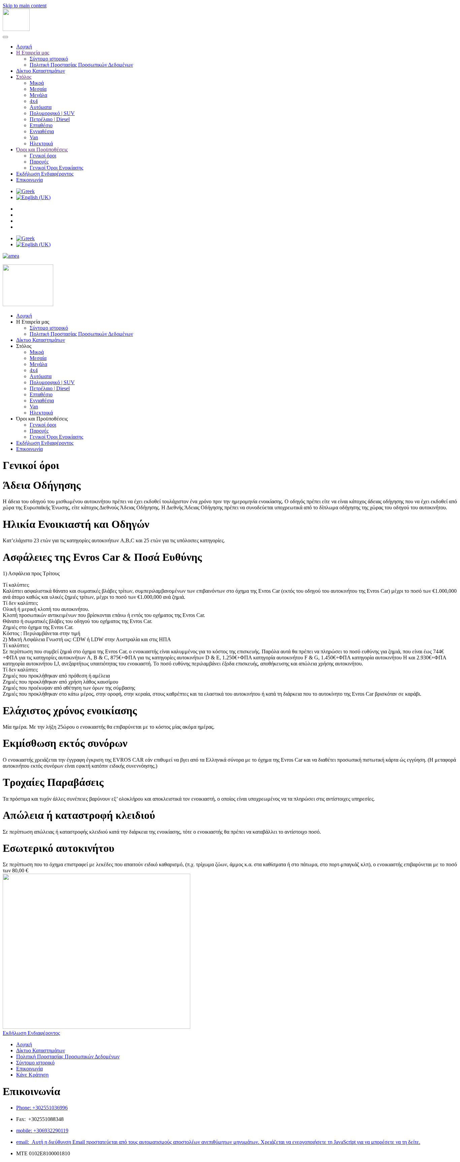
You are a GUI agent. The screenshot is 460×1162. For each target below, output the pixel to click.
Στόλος (23, 77)
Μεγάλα (38, 95)
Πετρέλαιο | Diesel (50, 119)
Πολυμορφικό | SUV (52, 113)
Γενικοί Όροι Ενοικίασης (56, 168)
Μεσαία (38, 89)
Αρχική (24, 46)
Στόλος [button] (23, 346)
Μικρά (37, 83)
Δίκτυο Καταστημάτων (40, 71)
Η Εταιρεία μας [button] (32, 322)
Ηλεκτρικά (41, 143)
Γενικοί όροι (43, 155)
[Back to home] (16, 29)
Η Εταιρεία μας (32, 53)
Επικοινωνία (29, 180)
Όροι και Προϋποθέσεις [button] (42, 419)
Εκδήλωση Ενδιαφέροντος (44, 174)
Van (34, 137)
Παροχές (39, 162)
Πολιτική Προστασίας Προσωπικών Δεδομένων (81, 65)
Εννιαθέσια (42, 131)
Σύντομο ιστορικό (49, 59)
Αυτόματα (41, 107)
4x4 (34, 101)
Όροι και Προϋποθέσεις (42, 149)
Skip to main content (24, 5)
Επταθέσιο (41, 125)
